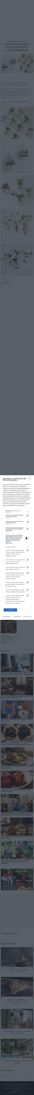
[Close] (30, 479)
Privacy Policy (27, 616)
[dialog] (17, 547)
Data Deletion (7, 616)
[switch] (27, 516)
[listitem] (17, 511)
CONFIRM (10, 610)
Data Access (16, 616)
